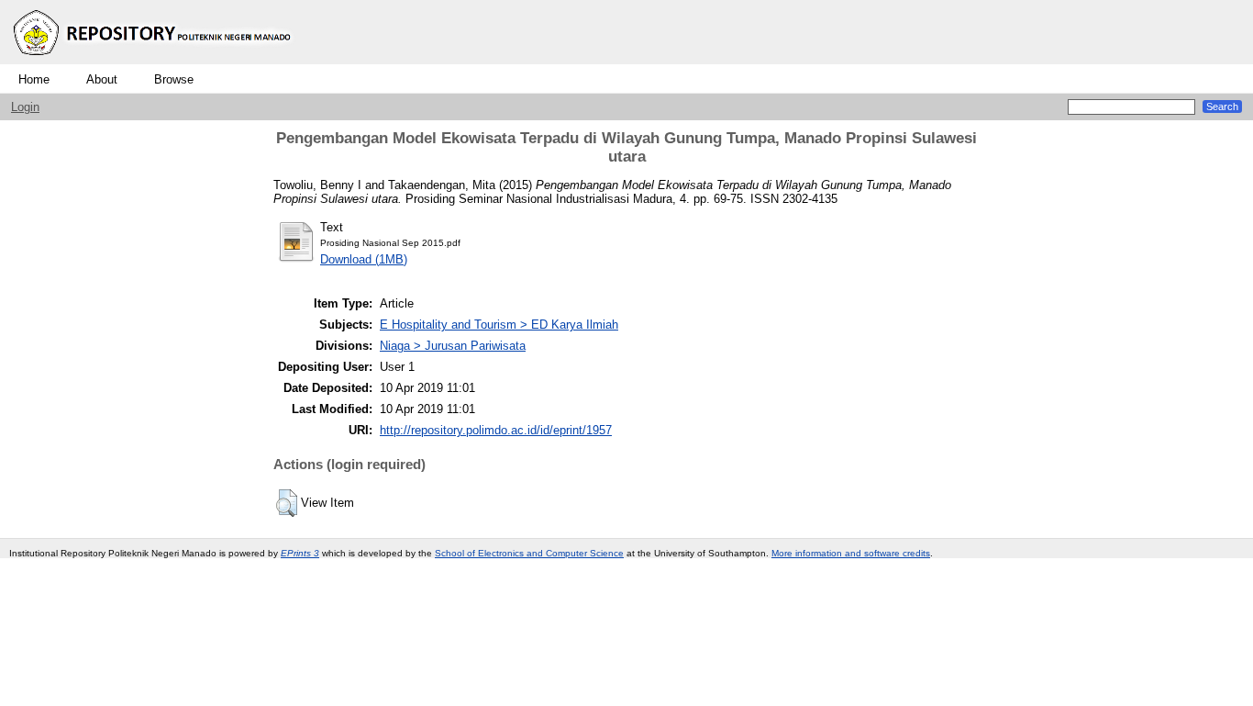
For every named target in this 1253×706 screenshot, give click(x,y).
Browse (174, 79)
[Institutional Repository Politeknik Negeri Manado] (154, 60)
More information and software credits (850, 553)
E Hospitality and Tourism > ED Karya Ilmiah (499, 324)
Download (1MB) (363, 259)
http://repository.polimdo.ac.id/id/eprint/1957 (496, 430)
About (101, 79)
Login (25, 107)
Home (34, 79)
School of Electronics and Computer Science (529, 553)
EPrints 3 (300, 553)
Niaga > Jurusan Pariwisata (453, 346)
